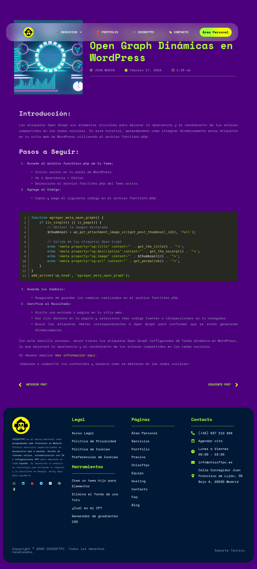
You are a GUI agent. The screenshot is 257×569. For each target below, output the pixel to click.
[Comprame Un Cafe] (14, 489)
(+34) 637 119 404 (215, 433)
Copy (232, 216)
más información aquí (75, 355)
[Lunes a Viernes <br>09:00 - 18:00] (193, 451)
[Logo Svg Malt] (32, 483)
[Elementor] (50, 483)
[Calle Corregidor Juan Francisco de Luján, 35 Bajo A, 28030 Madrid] (193, 476)
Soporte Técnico (230, 550)
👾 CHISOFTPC (143, 32)
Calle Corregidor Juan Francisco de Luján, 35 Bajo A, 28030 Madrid (220, 476)
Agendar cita (210, 440)
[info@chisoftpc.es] (193, 462)
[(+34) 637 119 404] (193, 433)
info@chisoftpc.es (215, 462)
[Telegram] (41, 483)
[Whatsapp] (14, 483)
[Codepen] (59, 483)
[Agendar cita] (193, 441)
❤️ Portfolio (107, 32)
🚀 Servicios (66, 32)
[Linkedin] (23, 483)
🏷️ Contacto (178, 32)
